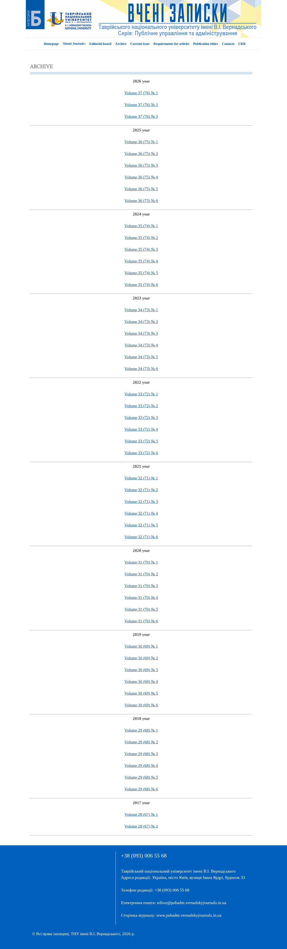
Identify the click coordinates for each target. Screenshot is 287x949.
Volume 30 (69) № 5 (141, 693)
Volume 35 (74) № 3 (141, 249)
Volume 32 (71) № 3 (141, 501)
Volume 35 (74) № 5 (141, 273)
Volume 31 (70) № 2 (141, 574)
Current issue (140, 44)
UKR (242, 44)
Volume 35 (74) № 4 (141, 261)
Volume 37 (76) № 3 (141, 116)
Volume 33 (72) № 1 (141, 394)
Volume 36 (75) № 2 (141, 153)
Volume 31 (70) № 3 (141, 586)
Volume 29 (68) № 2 (141, 742)
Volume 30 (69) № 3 (141, 670)
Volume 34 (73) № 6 (141, 368)
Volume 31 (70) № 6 (141, 621)
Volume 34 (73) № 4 (141, 345)
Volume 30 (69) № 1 (141, 646)
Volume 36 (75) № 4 (141, 177)
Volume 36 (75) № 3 (141, 165)
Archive (120, 44)
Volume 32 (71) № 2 (141, 490)
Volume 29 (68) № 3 (141, 754)
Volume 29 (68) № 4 (141, 765)
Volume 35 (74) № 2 (141, 237)
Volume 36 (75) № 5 (141, 189)
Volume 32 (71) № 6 (141, 537)
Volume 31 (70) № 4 (141, 597)
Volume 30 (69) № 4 (141, 681)
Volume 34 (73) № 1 (141, 310)
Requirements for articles (171, 44)
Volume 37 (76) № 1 (141, 93)
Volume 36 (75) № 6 (141, 200)
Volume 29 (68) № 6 (141, 789)
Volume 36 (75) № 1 (141, 142)
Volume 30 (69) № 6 (141, 705)
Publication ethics (205, 44)
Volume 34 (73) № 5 (141, 357)
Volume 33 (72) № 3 (141, 417)
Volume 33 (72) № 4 (141, 429)
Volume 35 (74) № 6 (141, 284)
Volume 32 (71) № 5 (141, 525)
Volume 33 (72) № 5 (141, 441)
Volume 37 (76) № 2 (141, 104)
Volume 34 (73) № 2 (141, 321)
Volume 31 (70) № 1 (141, 562)
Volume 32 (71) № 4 (141, 513)
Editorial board (100, 44)
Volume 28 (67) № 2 (141, 826)
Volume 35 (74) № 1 (141, 226)
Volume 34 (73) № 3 (141, 333)
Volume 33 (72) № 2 (141, 406)
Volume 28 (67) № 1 (141, 814)
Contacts (228, 44)
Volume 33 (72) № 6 (141, 453)
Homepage (51, 44)
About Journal (73, 43)
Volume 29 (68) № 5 (141, 777)
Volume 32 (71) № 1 (141, 478)
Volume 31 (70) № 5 (141, 609)
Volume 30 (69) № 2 (141, 658)
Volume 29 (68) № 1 (141, 730)
